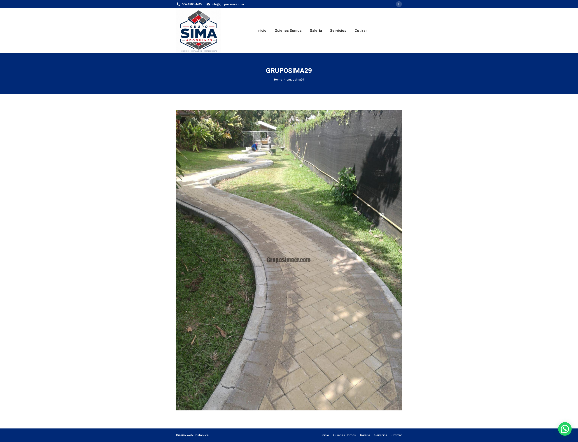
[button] (565, 429)
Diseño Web (184, 435)
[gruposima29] (289, 260)
